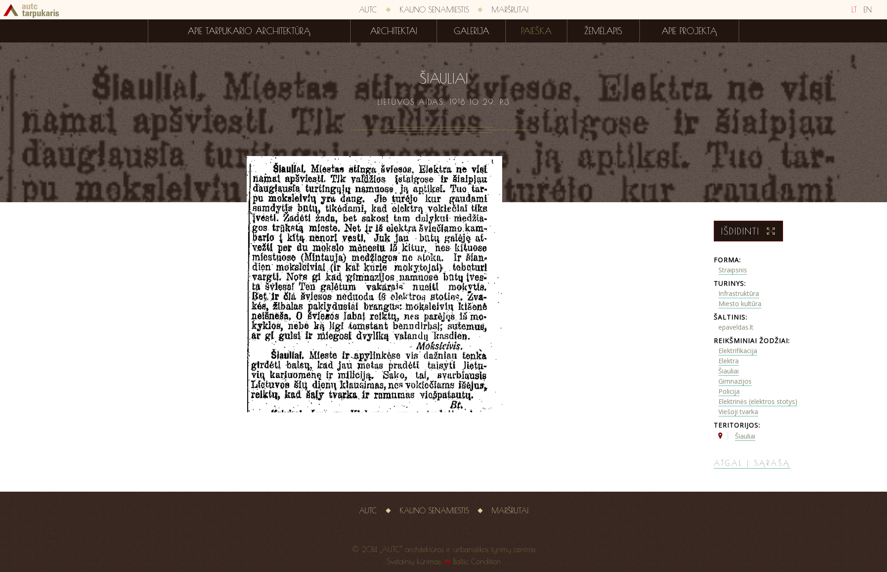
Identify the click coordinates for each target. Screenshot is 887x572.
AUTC (368, 10)
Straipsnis (732, 269)
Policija (729, 391)
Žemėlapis (603, 31)
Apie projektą (689, 31)
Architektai (393, 31)
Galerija (471, 31)
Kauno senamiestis (434, 10)
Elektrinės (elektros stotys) (757, 401)
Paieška (536, 31)
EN (867, 10)
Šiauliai (728, 371)
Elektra (728, 360)
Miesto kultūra (739, 303)
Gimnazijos (735, 381)
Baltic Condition (477, 561)
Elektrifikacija (737, 350)
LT (854, 10)
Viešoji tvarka (738, 411)
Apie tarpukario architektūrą (249, 31)
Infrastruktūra (738, 293)
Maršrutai (510, 10)
